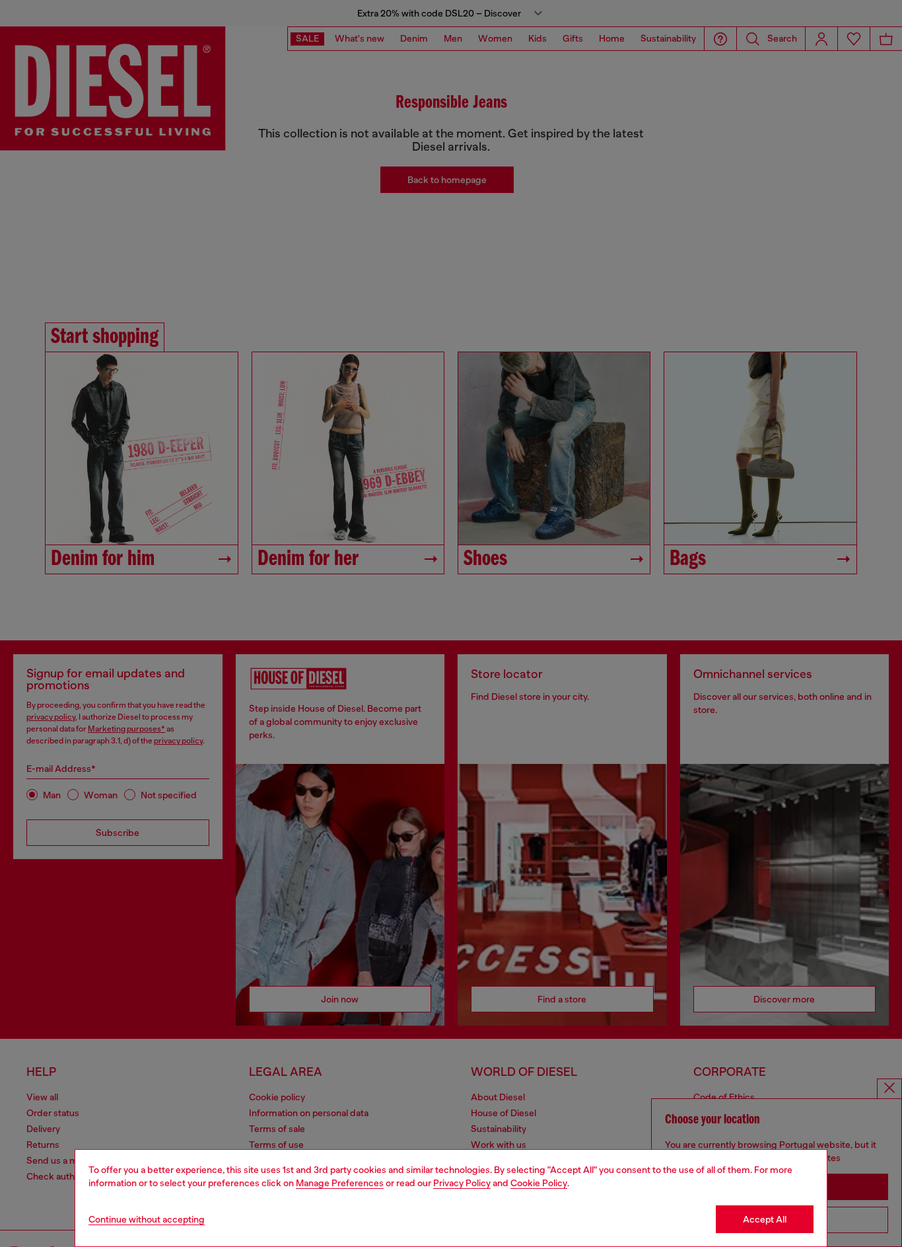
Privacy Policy (462, 1183)
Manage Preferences (340, 1183)
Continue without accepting (146, 1219)
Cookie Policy (538, 1183)
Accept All (764, 1219)
